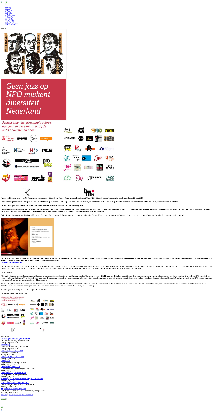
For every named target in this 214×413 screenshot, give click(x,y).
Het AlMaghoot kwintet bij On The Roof (15, 339)
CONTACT (9, 22)
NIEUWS (8, 10)
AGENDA (9, 18)
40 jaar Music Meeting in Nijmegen (13, 389)
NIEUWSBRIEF (11, 24)
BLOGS (8, 12)
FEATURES (9, 20)
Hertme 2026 (5, 361)
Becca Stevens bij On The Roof (12, 351)
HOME (8, 8)
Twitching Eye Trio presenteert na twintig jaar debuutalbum (22, 379)
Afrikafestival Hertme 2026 (10, 367)
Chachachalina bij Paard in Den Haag (14, 373)
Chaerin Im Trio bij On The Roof (12, 357)
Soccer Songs (5, 345)
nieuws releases (27, 395)
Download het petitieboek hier (12, 262)
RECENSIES (10, 16)
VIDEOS (8, 14)
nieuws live (17, 395)
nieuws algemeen (7, 395)
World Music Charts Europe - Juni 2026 (15, 383)
